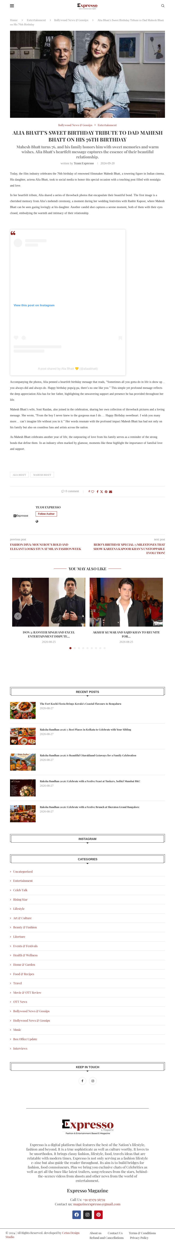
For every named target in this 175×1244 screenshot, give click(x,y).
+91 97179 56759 (94, 1199)
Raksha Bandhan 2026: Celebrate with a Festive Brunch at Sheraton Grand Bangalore (89, 807)
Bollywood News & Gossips (71, 20)
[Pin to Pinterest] (106, 492)
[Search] (163, 6)
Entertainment (36, 20)
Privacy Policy (139, 1238)
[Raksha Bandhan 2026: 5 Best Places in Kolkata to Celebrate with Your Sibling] (23, 736)
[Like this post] (92, 492)
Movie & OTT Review (27, 992)
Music (17, 1030)
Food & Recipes (23, 974)
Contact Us (115, 1233)
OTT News (20, 1002)
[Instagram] (93, 1081)
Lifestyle (19, 909)
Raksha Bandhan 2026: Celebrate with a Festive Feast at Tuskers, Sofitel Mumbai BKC (90, 781)
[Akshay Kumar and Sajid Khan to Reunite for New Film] (126, 602)
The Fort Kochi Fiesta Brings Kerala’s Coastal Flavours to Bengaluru (80, 703)
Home (14, 20)
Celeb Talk (20, 890)
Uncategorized (23, 871)
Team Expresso (84, 163)
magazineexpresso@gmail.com (96, 1204)
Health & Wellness (25, 955)
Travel (17, 983)
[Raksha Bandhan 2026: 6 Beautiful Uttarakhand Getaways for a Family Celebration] (23, 762)
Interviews (20, 1048)
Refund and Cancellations (107, 1238)
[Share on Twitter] (101, 492)
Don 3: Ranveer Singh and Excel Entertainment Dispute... (49, 634)
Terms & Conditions (142, 1233)
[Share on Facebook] (97, 492)
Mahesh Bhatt (42, 474)
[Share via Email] (110, 492)
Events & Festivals (25, 946)
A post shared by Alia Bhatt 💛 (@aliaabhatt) (68, 368)
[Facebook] (82, 1081)
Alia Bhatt (19, 474)
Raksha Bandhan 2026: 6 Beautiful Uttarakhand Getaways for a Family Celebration (88, 755)
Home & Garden (24, 965)
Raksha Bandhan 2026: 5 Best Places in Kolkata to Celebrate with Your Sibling (85, 729)
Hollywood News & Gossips (31, 1020)
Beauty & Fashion (25, 927)
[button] (18, 616)
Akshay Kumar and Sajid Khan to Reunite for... (126, 634)
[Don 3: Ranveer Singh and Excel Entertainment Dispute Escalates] (48, 602)
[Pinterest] (98, 1214)
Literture (19, 937)
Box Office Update (25, 1039)
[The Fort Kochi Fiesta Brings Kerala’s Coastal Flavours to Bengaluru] (23, 710)
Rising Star (20, 899)
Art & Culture (22, 918)
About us (95, 1233)
